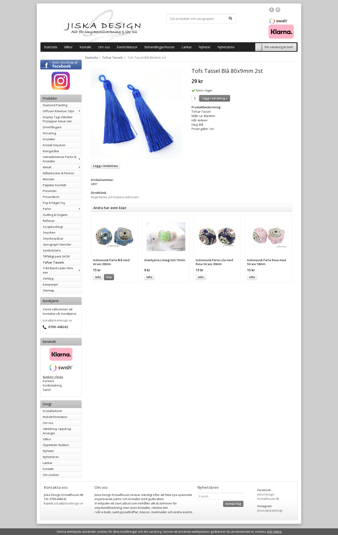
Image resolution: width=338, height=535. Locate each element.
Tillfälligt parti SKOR (56, 256)
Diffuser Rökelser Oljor (58, 111)
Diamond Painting (55, 105)
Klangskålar (51, 151)
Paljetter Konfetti (54, 185)
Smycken (49, 232)
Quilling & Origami (55, 215)
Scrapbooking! (53, 227)
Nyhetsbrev (226, 47)
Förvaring (49, 133)
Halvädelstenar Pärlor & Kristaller (59, 159)
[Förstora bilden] (136, 113)
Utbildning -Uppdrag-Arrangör (57, 431)
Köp (109, 277)
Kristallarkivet (52, 411)
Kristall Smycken (54, 145)
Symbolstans (52, 250)
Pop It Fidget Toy (54, 203)
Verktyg (48, 278)
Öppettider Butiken (56, 445)
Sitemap (48, 290)
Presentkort (51, 197)
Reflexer (49, 221)
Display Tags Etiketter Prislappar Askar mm (58, 119)
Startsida (50, 47)
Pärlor (47, 209)
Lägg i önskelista (105, 166)
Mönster (48, 179)
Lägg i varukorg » (215, 98)
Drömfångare (52, 127)
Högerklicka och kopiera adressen (115, 197)
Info (98, 277)
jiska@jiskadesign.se (57, 320)
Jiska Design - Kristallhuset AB (268, 496)
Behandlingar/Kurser (159, 47)
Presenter (50, 191)
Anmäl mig (233, 504)
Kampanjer (50, 284)
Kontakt (85, 47)
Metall (47, 167)
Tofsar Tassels (53, 262)
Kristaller (49, 139)
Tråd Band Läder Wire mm (58, 270)
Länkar (187, 47)
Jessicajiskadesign (270, 510)
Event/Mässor (127, 47)
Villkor (68, 47)
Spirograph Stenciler (57, 244)
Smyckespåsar (53, 238)
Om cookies (51, 475)
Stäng (277, 531)
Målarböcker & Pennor (58, 173)
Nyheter (205, 47)
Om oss (104, 47)
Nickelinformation (55, 417)
